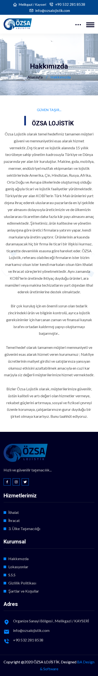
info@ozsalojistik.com (52, 10)
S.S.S (11, 575)
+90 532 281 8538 (70, 4)
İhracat (14, 520)
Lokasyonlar (18, 566)
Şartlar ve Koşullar (23, 591)
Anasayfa (35, 77)
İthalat (13, 512)
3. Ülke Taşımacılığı (24, 528)
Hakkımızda (18, 558)
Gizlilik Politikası (22, 583)
